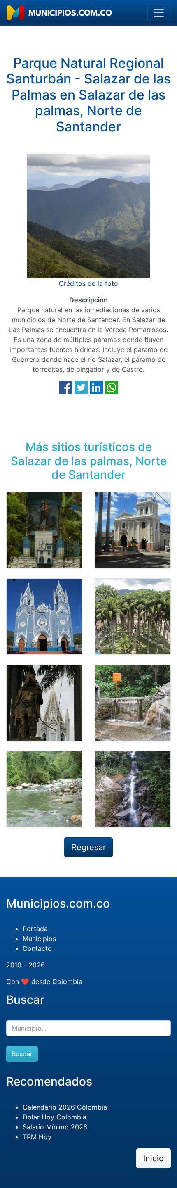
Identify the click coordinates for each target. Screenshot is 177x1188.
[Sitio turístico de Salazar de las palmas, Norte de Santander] (44, 530)
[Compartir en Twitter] (81, 387)
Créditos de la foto (88, 283)
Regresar (88, 847)
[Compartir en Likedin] (96, 387)
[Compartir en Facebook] (65, 387)
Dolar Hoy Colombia (54, 1117)
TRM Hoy (37, 1137)
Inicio (153, 1158)
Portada (35, 928)
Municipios (39, 938)
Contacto (37, 948)
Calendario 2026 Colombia (65, 1107)
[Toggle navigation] (158, 13)
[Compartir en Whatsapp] (111, 387)
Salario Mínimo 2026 (55, 1127)
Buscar (22, 1054)
